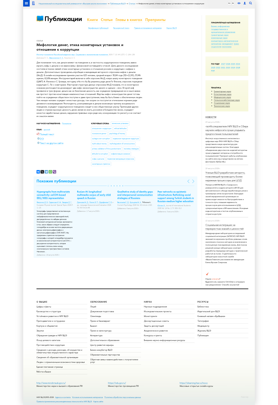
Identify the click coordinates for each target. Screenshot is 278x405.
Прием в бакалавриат (100, 321)
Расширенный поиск (121, 28)
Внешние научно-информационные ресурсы (164, 340)
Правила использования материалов (148, 28)
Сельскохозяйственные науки (227, 100)
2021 (223, 67)
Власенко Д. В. (42, 202)
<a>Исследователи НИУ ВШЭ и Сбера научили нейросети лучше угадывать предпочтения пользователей (226, 130)
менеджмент (227, 43)
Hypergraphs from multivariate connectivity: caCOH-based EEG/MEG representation (53, 195)
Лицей (93, 306)
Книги (92, 19)
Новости (210, 117)
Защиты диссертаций (154, 325)
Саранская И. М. (55, 202)
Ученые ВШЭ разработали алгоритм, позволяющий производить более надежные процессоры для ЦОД (225, 176)
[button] (108, 185)
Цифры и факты (43, 306)
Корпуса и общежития (46, 325)
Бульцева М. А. (135, 202)
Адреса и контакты (63, 397)
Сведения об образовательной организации (57, 357)
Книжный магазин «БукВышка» (211, 316)
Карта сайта (98, 401)
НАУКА (148, 301)
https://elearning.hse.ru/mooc (194, 383)
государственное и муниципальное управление (223, 30)
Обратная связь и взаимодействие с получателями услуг (114, 360)
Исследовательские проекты (157, 311)
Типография (203, 321)
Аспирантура (96, 335)
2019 (233, 67)
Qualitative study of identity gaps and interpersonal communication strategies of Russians (135, 195)
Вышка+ (93, 325)
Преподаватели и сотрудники (50, 321)
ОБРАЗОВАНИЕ (98, 301)
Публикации (63, 18)
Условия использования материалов (87, 397)
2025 (233, 64)
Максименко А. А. (56, 58)
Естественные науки (222, 94)
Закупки (40, 330)
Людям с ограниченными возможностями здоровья (60, 362)
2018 (238, 67)
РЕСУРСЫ (203, 301)
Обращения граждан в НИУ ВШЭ (51, 335)
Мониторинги (150, 316)
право (236, 43)
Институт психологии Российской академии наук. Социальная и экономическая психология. (72, 54)
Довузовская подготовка (102, 311)
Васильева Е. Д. (123, 202)
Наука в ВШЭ (171, 28)
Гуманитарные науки (222, 91)
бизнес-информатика (220, 26)
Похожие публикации (56, 181)
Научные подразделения (155, 306)
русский (47, 129)
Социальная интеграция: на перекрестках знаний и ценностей (224, 226)
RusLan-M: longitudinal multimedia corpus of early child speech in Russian (94, 195)
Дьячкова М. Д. (82, 202)
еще (213, 70)
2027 (223, 64)
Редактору (244, 397)
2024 (238, 64)
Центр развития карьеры (102, 345)
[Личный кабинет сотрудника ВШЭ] (245, 3)
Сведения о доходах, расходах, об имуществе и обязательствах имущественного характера (59, 351)
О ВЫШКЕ (41, 301)
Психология (66, 123)
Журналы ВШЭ (204, 330)
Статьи (107, 19)
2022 (218, 67)
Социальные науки (222, 103)
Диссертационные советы (156, 321)
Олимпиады (95, 316)
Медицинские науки (222, 97)
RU (229, 3)
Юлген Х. (161, 205)
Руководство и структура (48, 311)
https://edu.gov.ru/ (117, 383)
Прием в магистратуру (100, 330)
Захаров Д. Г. (67, 202)
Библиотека (203, 306)
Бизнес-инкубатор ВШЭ (101, 350)
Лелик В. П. (93, 202)
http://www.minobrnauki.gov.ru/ (51, 383)
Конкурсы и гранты (153, 335)
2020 (228, 67)
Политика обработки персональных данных (122, 397)
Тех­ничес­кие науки (222, 106)
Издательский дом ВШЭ (208, 311)
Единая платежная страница (49, 366)
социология (216, 46)
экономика (226, 46)
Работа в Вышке (43, 371)
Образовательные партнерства (105, 354)
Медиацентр (203, 325)
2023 (213, 67)
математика (216, 43)
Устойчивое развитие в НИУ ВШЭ (52, 316)
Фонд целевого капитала (48, 340)
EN (233, 3)
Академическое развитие (156, 330)
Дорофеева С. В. (105, 202)
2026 (228, 64)
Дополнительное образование (104, 340)
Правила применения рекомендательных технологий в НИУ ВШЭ (64, 401)
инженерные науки (219, 38)
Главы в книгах (129, 19)
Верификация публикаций (98, 28)
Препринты (155, 19)
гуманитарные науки (219, 35)
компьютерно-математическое (224, 41)
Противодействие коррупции (50, 345)
